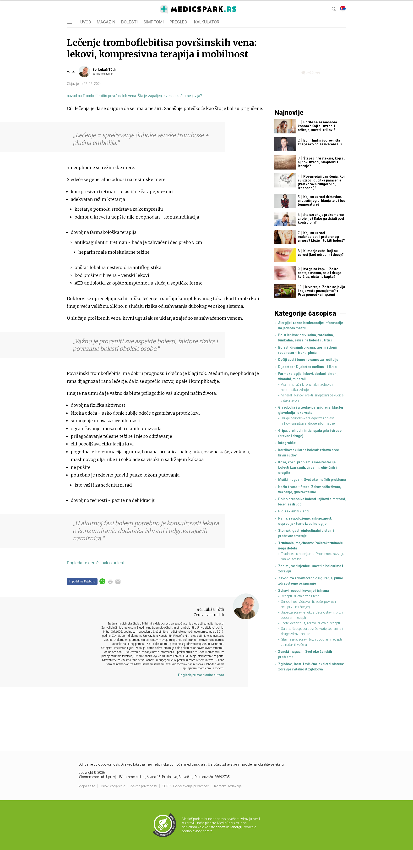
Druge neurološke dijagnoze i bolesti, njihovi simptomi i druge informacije (308, 420)
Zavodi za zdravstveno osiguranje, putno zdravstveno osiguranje (310, 580)
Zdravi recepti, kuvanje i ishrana (303, 590)
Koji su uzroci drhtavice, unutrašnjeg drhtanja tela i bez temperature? (322, 200)
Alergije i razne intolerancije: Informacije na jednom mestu (310, 325)
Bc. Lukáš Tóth (104, 69)
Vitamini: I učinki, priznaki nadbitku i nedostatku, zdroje (307, 387)
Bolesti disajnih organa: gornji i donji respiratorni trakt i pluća (307, 350)
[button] (69, 22)
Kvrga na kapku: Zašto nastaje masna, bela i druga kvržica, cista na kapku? (319, 273)
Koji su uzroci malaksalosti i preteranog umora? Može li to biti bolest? (321, 236)
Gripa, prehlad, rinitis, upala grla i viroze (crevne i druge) (310, 433)
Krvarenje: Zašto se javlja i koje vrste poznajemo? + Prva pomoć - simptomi (321, 290)
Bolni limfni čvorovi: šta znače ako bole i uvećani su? (320, 142)
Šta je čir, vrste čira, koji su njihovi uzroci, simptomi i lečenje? (321, 162)
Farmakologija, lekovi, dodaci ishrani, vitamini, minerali (308, 376)
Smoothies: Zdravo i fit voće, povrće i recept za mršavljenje (308, 604)
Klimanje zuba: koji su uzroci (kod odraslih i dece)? (321, 253)
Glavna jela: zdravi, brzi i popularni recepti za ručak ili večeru (311, 642)
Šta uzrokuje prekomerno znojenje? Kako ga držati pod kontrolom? (321, 218)
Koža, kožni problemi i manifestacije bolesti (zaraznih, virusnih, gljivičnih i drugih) (307, 467)
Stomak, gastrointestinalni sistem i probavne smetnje (306, 533)
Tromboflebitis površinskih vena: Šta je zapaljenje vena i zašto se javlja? (134, 95)
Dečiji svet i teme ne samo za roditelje (308, 360)
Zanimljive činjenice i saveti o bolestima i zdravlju (310, 568)
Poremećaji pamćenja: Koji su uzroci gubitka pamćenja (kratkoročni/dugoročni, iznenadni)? (322, 182)
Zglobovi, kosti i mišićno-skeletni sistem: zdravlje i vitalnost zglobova (311, 666)
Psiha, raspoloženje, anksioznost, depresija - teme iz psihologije (305, 521)
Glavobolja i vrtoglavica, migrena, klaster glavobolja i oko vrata (310, 410)
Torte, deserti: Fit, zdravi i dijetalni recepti (310, 623)
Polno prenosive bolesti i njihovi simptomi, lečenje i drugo (312, 501)
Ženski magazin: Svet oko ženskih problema (305, 654)
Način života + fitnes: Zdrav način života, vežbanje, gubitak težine (309, 489)
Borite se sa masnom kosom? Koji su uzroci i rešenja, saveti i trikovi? (317, 126)
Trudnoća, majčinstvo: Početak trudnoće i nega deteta (311, 545)
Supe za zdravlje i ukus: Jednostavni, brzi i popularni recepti (312, 615)
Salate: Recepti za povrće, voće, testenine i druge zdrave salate (312, 631)
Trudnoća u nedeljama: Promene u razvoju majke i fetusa (312, 556)
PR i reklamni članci (293, 511)
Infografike (287, 443)
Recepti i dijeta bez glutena (300, 596)
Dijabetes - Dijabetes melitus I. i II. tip (307, 367)
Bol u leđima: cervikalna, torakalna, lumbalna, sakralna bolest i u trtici (306, 337)
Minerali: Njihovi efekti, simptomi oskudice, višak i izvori (312, 397)
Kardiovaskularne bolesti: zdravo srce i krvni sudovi (309, 452)
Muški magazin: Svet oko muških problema (312, 480)
